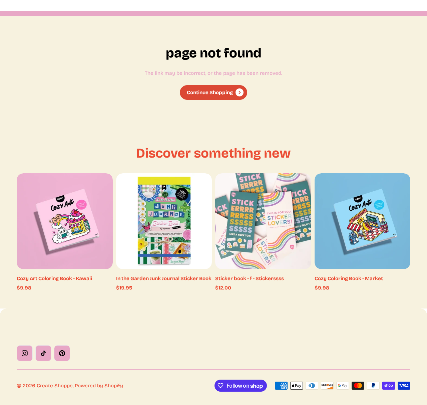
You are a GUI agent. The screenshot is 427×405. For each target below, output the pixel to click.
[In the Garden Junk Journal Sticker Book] (164, 221)
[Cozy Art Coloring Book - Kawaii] (65, 221)
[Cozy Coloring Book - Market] (363, 221)
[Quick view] (97, 188)
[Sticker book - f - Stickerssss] (263, 221)
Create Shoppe (55, 386)
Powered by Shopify (99, 386)
